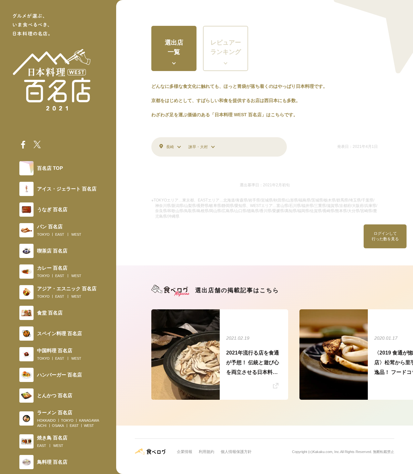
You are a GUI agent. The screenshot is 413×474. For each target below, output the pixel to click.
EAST (59, 234)
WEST (76, 234)
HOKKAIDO (46, 420)
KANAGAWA (89, 420)
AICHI (41, 426)
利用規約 (206, 451)
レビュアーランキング (225, 47)
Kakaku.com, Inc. (326, 452)
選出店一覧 (174, 47)
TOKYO (43, 234)
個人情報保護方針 (236, 451)
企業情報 (184, 451)
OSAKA (58, 426)
